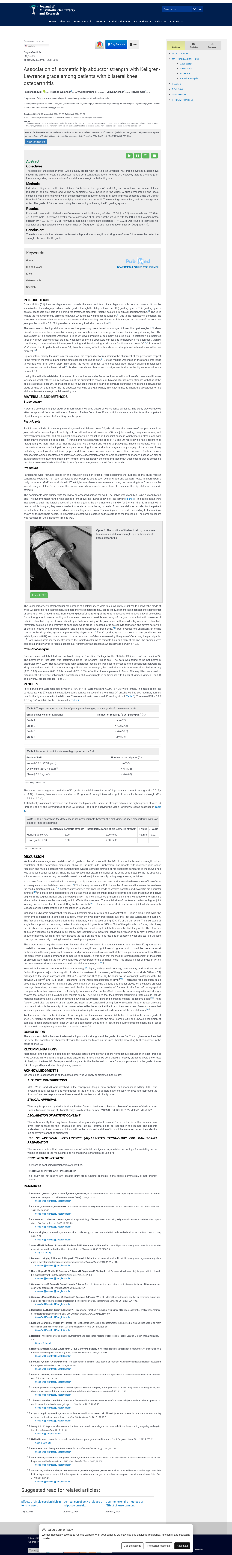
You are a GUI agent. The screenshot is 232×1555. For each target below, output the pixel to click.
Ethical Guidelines (119, 21)
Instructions (141, 21)
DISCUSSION (178, 89)
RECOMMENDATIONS (182, 100)
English (31, 46)
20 (86, 968)
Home (52, 21)
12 (66, 439)
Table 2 (75, 700)
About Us (65, 21)
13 (114, 628)
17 (94, 903)
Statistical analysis (189, 78)
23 (148, 1009)
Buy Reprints (117, 44)
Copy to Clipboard (36, 141)
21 (123, 979)
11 (66, 367)
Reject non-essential (158, 1545)
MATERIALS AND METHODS (185, 59)
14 (73, 884)
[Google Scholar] (63, 1201)
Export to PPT (39, 595)
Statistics (194, 47)
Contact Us (176, 21)
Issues (98, 21)
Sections (176, 47)
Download (212, 47)
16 (92, 903)
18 (99, 963)
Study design (186, 63)
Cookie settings (132, 1545)
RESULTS (176, 84)
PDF (134, 44)
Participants (186, 68)
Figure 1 (129, 498)
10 (35, 350)
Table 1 (130, 696)
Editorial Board (82, 21)
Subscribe (161, 21)
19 (102, 963)
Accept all (182, 1545)
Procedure (185, 73)
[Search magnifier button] (200, 9)
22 (64, 990)
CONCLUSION (179, 94)
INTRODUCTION (180, 53)
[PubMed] (50, 1201)
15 (35, 892)
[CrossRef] (40, 1201)
